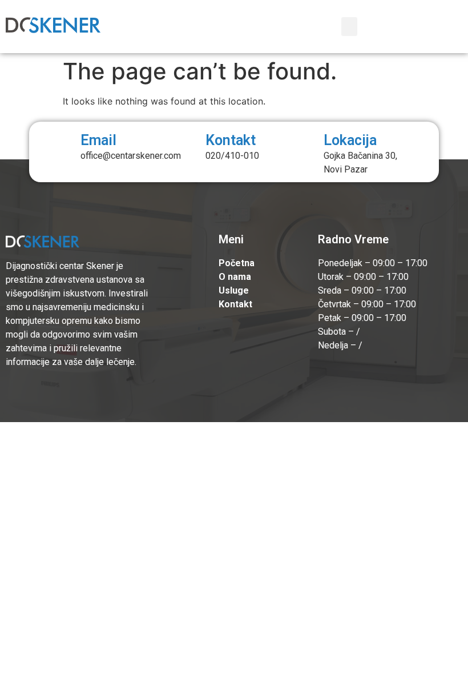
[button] (349, 26)
